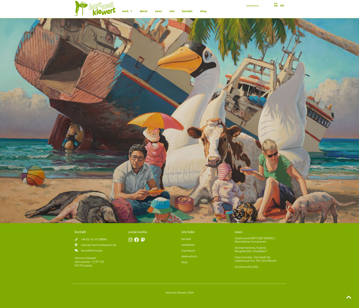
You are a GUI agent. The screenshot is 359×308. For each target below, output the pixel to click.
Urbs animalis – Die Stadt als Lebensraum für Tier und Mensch (256, 258)
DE (276, 5)
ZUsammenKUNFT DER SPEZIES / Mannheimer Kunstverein (255, 239)
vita (171, 11)
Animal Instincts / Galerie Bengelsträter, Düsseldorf (251, 249)
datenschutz (189, 256)
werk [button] (125, 11)
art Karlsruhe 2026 (246, 267)
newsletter (252, 5)
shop (203, 11)
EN (282, 5)
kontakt (187, 11)
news (158, 11)
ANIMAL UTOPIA (179, 180)
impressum (188, 250)
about (144, 11)
